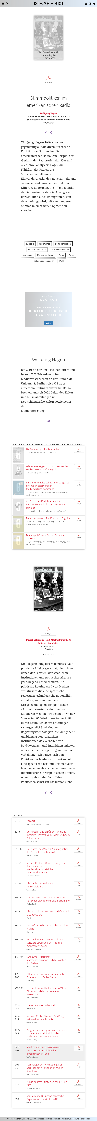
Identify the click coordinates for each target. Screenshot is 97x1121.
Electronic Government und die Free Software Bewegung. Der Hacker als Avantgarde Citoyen (45, 942)
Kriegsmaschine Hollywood (41, 1005)
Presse (41, 1118)
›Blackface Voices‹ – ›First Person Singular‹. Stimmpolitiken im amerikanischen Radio (43, 1050)
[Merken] (46, 132)
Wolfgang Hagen (48, 113)
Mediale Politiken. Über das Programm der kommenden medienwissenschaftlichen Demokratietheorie (46, 868)
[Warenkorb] (94, 3)
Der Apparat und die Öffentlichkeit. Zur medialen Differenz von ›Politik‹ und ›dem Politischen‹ (48, 835)
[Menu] (3, 3)
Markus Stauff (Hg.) (61, 640)
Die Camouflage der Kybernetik (42, 449)
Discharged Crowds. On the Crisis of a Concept (45, 537)
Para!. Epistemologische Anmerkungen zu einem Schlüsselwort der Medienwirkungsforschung (47, 485)
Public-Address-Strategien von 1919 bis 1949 (47, 1083)
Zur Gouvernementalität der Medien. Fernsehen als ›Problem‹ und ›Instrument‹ (48, 899)
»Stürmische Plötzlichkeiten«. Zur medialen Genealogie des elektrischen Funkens (46, 504)
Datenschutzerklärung (70, 1118)
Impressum (85, 1118)
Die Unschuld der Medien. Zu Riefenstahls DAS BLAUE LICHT (48, 913)
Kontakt (57, 1118)
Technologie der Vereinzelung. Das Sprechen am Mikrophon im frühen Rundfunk (45, 1067)
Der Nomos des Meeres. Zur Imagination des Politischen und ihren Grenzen (47, 850)
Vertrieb (49, 1118)
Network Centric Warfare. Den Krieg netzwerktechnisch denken (45, 1018)
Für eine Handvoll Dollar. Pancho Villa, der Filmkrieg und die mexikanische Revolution (48, 991)
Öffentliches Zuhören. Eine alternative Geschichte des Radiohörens (46, 975)
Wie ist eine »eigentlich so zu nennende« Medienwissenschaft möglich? (47, 468)
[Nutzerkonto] (86, 3)
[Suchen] (7, 3)
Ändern (48, 323)
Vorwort (31, 821)
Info (35, 1118)
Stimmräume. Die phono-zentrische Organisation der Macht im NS (45, 1097)
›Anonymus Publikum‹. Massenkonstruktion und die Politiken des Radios (46, 960)
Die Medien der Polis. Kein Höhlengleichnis (40, 885)
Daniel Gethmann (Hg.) (38, 640)
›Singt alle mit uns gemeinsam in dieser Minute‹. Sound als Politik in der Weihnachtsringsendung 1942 (47, 1033)
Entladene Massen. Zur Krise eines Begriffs (48, 518)
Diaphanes (48, 3)
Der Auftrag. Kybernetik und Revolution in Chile (47, 927)
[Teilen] (51, 132)
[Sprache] (90, 3)
